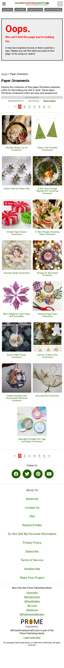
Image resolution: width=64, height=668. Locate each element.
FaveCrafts (32, 592)
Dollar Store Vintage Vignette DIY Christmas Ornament (47, 191)
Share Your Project (32, 577)
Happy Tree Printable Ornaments (47, 149)
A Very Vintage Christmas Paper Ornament (47, 233)
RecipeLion (32, 610)
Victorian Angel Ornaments (17, 273)
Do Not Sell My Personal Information (32, 534)
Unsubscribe (32, 569)
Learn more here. (32, 637)
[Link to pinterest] (38, 473)
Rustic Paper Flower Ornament (16, 356)
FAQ (32, 516)
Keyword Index (32, 525)
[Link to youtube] (49, 473)
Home (4, 74)
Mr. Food (32, 605)
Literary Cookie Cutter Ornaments (47, 356)
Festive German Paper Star (17, 189)
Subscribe (32, 551)
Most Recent (33, 101)
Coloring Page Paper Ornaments (47, 315)
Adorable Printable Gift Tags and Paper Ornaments (32, 440)
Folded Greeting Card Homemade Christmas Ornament (17, 398)
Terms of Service (32, 560)
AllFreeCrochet (32, 597)
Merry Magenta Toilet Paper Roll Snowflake (16, 315)
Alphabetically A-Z (16, 101)
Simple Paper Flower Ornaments (16, 233)
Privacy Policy (32, 542)
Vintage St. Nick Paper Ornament (47, 274)
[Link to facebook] (16, 473)
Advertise (32, 499)
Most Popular (49, 101)
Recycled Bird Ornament (47, 396)
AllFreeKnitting (32, 601)
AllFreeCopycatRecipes (32, 614)
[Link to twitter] (27, 473)
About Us (32, 490)
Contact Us (32, 507)
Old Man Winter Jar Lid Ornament (17, 149)
